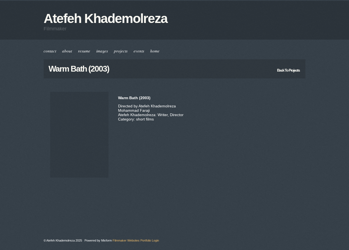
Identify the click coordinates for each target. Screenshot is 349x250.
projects (121, 51)
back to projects (288, 70)
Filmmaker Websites (126, 240)
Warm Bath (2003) (79, 68)
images (102, 51)
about (67, 51)
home (155, 51)
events (139, 51)
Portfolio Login (149, 240)
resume (84, 51)
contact (50, 51)
